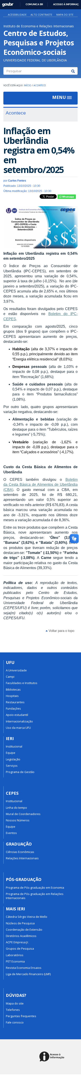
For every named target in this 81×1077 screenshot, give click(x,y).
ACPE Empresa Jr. (17, 942)
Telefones (13, 1010)
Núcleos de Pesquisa (20, 923)
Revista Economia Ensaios (23, 968)
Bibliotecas (13, 689)
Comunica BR (34, 4)
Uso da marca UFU (18, 728)
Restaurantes (15, 702)
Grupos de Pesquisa (20, 948)
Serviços (12, 766)
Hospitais (12, 696)
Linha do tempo (16, 808)
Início (27, 85)
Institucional (14, 746)
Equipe (10, 753)
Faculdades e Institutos (21, 683)
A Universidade (16, 670)
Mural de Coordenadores (23, 814)
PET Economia (15, 961)
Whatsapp (67, 196)
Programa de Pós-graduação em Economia (35, 887)
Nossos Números (17, 820)
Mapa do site (64, 14)
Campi (10, 677)
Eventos (11, 833)
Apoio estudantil (17, 715)
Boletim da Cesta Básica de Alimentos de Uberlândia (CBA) (40, 485)
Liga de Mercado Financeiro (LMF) (28, 974)
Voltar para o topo (61, 631)
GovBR (6, 3)
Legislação (13, 759)
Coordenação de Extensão (24, 929)
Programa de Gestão (20, 772)
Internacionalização (19, 721)
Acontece (40, 85)
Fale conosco (15, 1022)
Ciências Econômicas (20, 852)
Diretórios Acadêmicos (21, 936)
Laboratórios (14, 955)
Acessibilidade (17, 14)
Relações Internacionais (22, 858)
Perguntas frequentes (21, 1016)
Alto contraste (41, 14)
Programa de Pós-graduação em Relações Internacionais (34, 896)
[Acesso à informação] (52, 1056)
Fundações (13, 708)
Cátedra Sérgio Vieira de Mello (26, 917)
